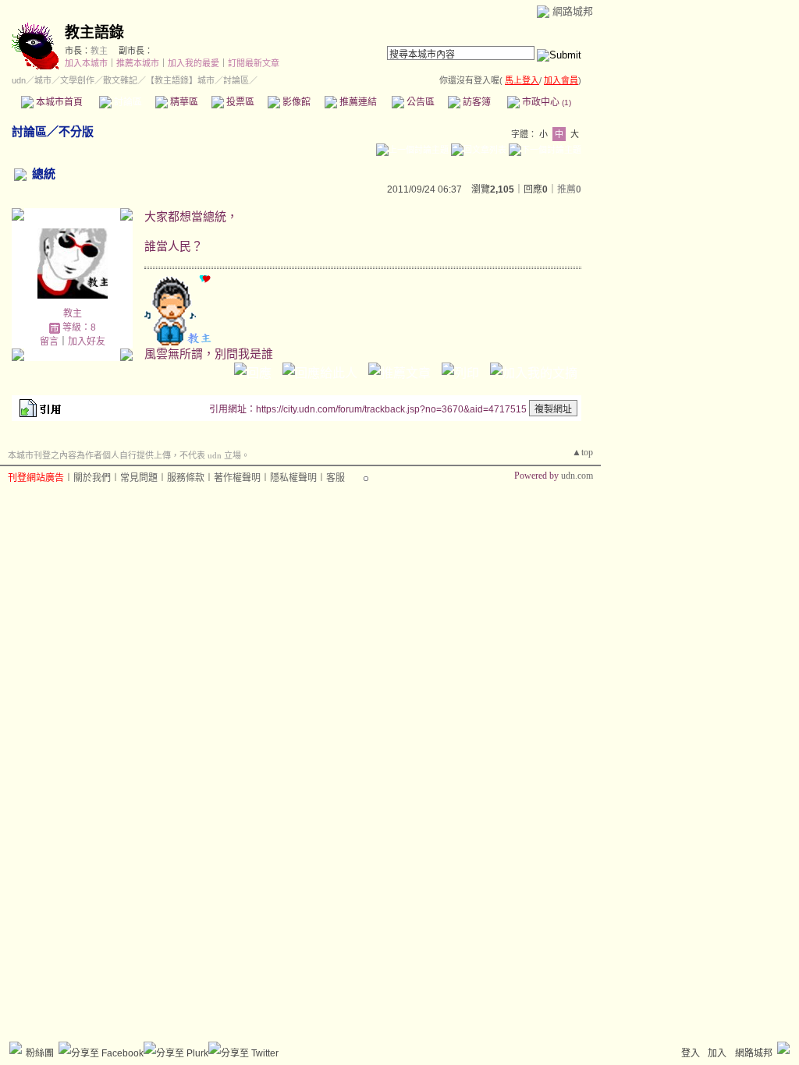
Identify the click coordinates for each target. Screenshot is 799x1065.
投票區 (239, 102)
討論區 (127, 102)
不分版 (76, 131)
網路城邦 (572, 11)
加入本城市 (86, 63)
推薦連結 (357, 102)
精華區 (183, 102)
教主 (99, 50)
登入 (690, 1053)
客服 (335, 477)
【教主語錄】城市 (180, 80)
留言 (49, 341)
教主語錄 (94, 32)
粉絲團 (40, 1053)
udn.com (577, 475)
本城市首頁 (58, 102)
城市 (42, 80)
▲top (582, 452)
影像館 (295, 102)
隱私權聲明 (293, 477)
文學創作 (77, 80)
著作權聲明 (237, 477)
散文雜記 (120, 80)
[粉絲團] (15, 1048)
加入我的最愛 (193, 63)
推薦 (569, 189)
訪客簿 (475, 102)
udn (19, 80)
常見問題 (139, 477)
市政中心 (545, 102)
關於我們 (92, 477)
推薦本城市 (137, 63)
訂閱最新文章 (253, 63)
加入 (717, 1053)
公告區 (419, 102)
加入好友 (86, 341)
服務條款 (185, 477)
